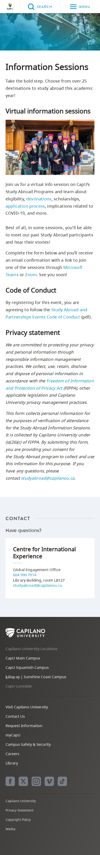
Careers (12, 753)
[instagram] (36, 781)
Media (10, 829)
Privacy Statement (19, 810)
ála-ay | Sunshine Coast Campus (36, 676)
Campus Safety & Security (28, 744)
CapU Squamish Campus (27, 667)
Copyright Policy (18, 819)
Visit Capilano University (27, 707)
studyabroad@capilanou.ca (47, 478)
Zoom (31, 274)
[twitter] (23, 781)
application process (25, 206)
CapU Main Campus (23, 658)
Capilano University (10, 6)
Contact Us (15, 716)
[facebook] (10, 781)
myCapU (13, 735)
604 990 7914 (24, 574)
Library (12, 763)
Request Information (24, 725)
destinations (38, 199)
